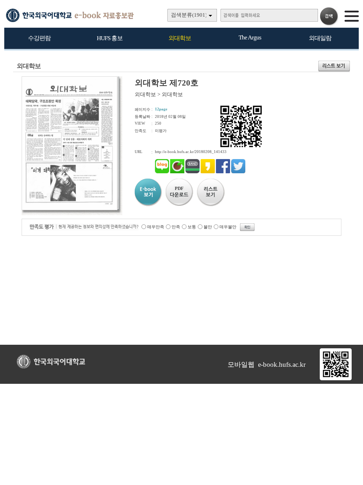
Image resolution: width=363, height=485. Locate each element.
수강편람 (39, 38)
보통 (192, 226)
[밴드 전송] (192, 172)
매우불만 (227, 226)
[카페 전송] (177, 172)
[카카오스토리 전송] (208, 172)
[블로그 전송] (162, 172)
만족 (176, 226)
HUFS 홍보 (110, 38)
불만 (207, 226)
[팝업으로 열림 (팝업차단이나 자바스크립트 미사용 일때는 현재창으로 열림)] (69, 208)
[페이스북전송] (223, 172)
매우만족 (155, 226)
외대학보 (179, 38)
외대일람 (320, 38)
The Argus (250, 37)
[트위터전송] (238, 172)
